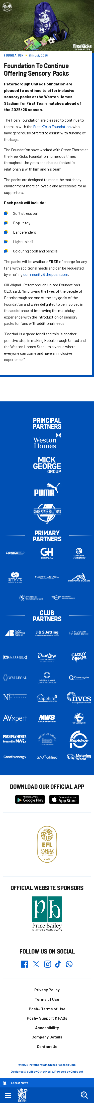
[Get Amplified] (47, 757)
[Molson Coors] (79, 633)
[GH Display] (47, 553)
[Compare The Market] (79, 553)
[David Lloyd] (47, 657)
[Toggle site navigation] (8, 1095)
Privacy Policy (47, 989)
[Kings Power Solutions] (47, 514)
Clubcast (76, 1071)
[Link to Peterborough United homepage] (24, 1095)
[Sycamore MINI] (63, 598)
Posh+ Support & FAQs (47, 1018)
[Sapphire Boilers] (47, 698)
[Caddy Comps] (79, 657)
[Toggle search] (84, 1095)
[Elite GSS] (15, 657)
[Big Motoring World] (79, 757)
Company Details (47, 1036)
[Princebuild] (15, 553)
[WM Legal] (15, 678)
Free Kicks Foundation (51, 126)
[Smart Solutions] (15, 577)
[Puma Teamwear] (47, 489)
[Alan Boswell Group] (15, 633)
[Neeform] (15, 698)
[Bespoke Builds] (79, 578)
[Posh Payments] (15, 739)
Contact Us (47, 1046)
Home (5, 1082)
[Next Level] (47, 578)
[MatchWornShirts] (47, 718)
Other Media (45, 1071)
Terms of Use (47, 999)
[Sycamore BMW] (31, 598)
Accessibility (47, 1027)
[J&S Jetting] (47, 633)
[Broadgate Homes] (47, 739)
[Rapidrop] (79, 739)
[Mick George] (47, 465)
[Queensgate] (79, 678)
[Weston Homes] (47, 441)
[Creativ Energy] (15, 757)
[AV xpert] (15, 719)
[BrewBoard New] (79, 718)
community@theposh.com (45, 274)
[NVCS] (79, 698)
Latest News (19, 1082)
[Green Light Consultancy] (47, 678)
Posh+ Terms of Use (47, 1008)
